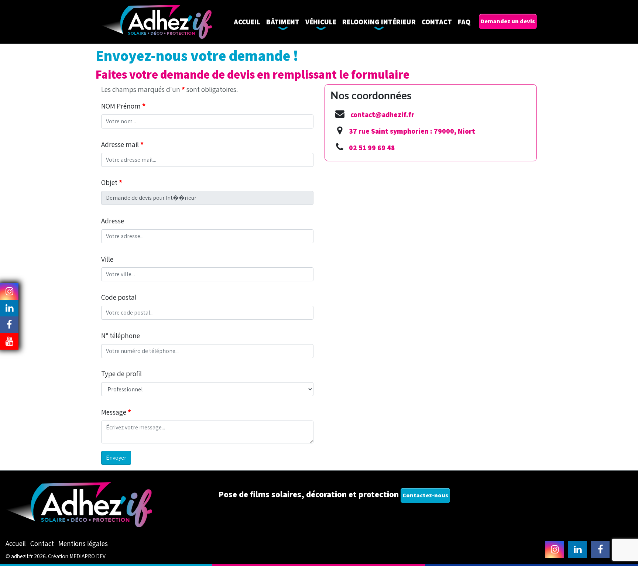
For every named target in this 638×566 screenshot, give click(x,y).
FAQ (464, 22)
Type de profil (121, 373)
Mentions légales (83, 543)
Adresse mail (122, 144)
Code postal (119, 297)
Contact (437, 22)
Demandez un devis (508, 21)
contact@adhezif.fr (382, 114)
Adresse (112, 221)
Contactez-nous (425, 495)
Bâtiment (282, 22)
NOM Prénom (123, 106)
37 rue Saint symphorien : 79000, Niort (412, 131)
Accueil (247, 22)
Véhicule (320, 22)
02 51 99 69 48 (372, 147)
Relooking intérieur (379, 22)
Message (116, 412)
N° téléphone (120, 335)
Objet (111, 182)
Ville (107, 259)
